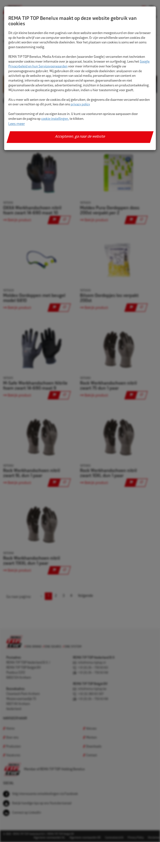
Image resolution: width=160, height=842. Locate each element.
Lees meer (16, 124)
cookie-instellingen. (55, 119)
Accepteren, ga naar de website (80, 137)
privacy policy (80, 104)
